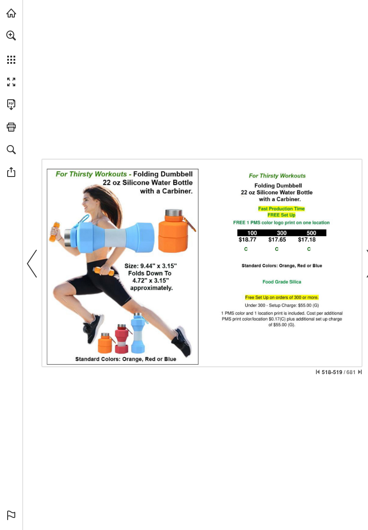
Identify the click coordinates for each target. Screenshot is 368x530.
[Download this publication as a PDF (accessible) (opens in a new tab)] (11, 104)
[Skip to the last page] (360, 372)
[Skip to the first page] (318, 372)
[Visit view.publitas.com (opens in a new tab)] (11, 13)
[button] (11, 35)
